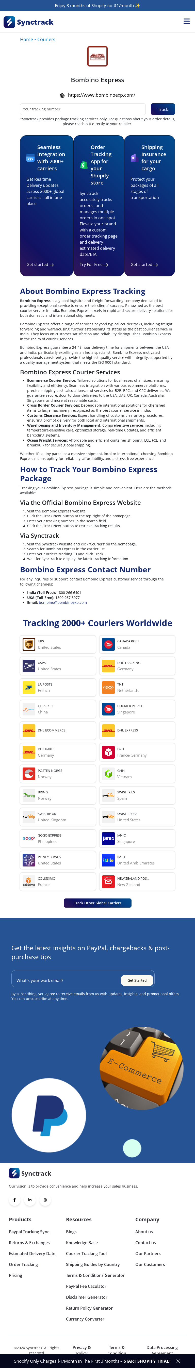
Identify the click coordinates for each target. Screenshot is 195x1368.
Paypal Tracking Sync (29, 1231)
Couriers (46, 39)
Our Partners (148, 1253)
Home (26, 39)
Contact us (145, 1242)
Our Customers (150, 1264)
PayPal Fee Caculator (86, 1286)
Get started (37, 264)
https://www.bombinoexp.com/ (101, 95)
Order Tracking (23, 1264)
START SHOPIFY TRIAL (146, 1361)
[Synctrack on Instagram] (45, 1200)
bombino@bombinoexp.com (63, 602)
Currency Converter (85, 1319)
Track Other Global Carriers (97, 902)
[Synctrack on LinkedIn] (30, 1200)
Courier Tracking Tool (86, 1253)
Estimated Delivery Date (32, 1253)
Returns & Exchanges (29, 1242)
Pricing (15, 1275)
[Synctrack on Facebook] (15, 1200)
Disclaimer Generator (86, 1297)
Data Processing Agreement (162, 1350)
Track (163, 109)
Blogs (71, 1231)
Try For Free (91, 264)
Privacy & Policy (82, 1350)
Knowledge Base (82, 1242)
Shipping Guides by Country (93, 1264)
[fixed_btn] (178, 1361)
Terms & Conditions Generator (95, 1275)
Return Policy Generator (89, 1308)
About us (144, 1231)
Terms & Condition (116, 1350)
